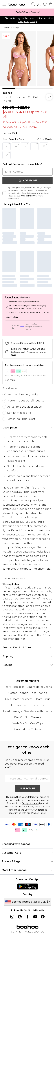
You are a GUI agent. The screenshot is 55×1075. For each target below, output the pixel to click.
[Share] (48, 27)
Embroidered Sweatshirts (26, 720)
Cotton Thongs (40, 701)
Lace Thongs (11, 707)
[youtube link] (34, 941)
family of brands (35, 824)
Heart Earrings (26, 726)
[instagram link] (11, 941)
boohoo (7, 90)
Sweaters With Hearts (26, 732)
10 (43, 143)
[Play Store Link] (26, 911)
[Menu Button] (4, 4)
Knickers (6, 27)
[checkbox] (4, 191)
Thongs (16, 27)
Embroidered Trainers (26, 750)
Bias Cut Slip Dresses (26, 738)
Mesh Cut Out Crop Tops (26, 744)
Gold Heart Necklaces (36, 707)
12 (6, 152)
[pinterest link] (19, 941)
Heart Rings (26, 714)
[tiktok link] (42, 941)
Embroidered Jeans (15, 701)
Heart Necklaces (26, 695)
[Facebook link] (26, 941)
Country (26, 918)
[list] (26, 12)
